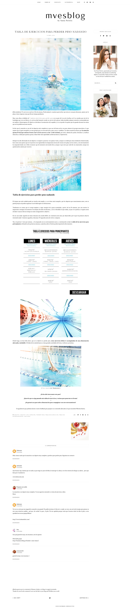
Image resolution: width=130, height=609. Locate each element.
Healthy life (24, 414)
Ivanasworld (20, 551)
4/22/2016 (19, 505)
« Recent (16, 598)
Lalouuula (19, 465)
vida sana (27, 416)
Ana (18, 529)
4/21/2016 (19, 452)
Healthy (17, 414)
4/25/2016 (19, 552)
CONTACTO (57, 2)
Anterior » (84, 598)
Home (39, 2)
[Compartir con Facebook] (80, 414)
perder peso (40, 414)
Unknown (19, 450)
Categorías (68, 2)
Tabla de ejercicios (52, 414)
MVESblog (62, 606)
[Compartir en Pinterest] (83, 414)
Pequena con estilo (22, 487)
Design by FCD (70, 606)
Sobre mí (47, 2)
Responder (16, 458)
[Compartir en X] (78, 414)
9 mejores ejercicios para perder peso (41, 118)
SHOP (78, 2)
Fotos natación (46, 388)
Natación (33, 414)
